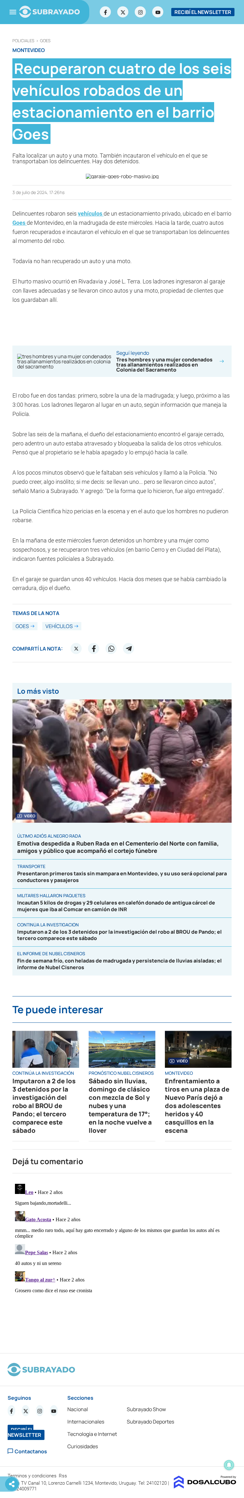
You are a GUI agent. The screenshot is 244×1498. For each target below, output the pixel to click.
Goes (45, 41)
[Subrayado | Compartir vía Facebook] (94, 648)
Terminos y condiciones (33, 1476)
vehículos (91, 213)
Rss (63, 1476)
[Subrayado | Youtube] (157, 12)
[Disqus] (122, 1260)
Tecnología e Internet (92, 1433)
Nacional (77, 1409)
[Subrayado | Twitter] (122, 12)
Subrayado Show (146, 1409)
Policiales (23, 41)
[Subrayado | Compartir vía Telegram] (128, 648)
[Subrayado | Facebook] (105, 12)
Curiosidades (82, 1446)
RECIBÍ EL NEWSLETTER (202, 12)
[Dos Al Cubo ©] (205, 1486)
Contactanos (31, 1451)
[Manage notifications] (229, 1465)
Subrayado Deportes (150, 1421)
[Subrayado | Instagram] (140, 12)
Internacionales (85, 1421)
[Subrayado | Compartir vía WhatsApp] (111, 648)
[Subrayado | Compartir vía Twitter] (76, 648)
